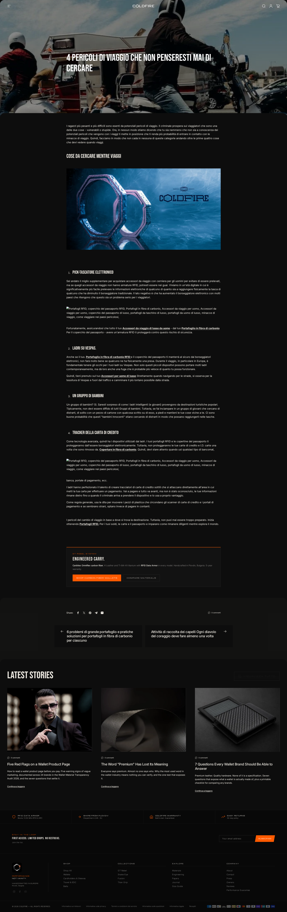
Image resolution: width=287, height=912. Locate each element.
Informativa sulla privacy (96, 906)
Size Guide (177, 886)
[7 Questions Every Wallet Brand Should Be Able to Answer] (237, 720)
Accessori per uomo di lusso (118, 375)
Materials (176, 870)
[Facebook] (20, 891)
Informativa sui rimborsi (71, 906)
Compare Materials (141, 578)
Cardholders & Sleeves (74, 878)
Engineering (178, 874)
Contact (230, 874)
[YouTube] (25, 891)
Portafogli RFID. (89, 524)
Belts (65, 886)
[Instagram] (14, 891)
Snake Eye (123, 874)
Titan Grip (123, 882)
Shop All (67, 870)
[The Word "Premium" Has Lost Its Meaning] (143, 720)
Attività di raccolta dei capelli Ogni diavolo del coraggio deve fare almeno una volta (183, 634)
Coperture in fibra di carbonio (117, 449)
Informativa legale (177, 906)
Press (229, 878)
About (230, 870)
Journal (176, 882)
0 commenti (216, 612)
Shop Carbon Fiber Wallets (96, 578)
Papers (175, 878)
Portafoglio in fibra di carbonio (201, 328)
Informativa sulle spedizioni (153, 906)
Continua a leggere (16, 786)
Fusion (121, 878)
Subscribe (264, 838)
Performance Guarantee (238, 890)
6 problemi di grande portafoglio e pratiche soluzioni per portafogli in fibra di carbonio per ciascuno (100, 636)
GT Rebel (122, 870)
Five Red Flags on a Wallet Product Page (38, 764)
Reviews (231, 886)
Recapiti (192, 906)
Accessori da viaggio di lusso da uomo (146, 328)
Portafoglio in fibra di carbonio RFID (108, 356)
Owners (230, 882)
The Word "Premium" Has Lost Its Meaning (134, 764)
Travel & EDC (69, 882)
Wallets (66, 874)
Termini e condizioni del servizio (124, 906)
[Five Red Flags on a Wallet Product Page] (49, 720)
